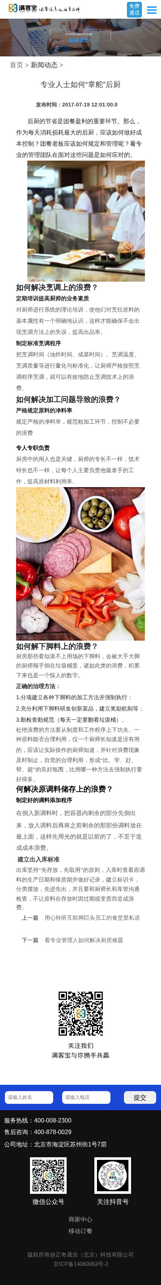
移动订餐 (80, 1230)
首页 (16, 65)
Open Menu (151, 10)
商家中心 (80, 1219)
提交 (140, 1097)
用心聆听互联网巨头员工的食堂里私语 (92, 918)
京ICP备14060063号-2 (80, 1264)
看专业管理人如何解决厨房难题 (84, 940)
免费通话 (134, 9)
